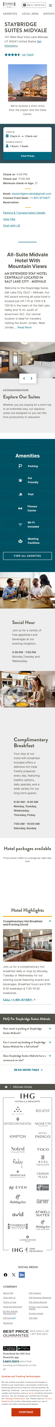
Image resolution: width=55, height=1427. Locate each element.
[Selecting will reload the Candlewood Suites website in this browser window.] (27, 1239)
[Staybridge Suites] (9, 5)
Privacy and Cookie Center (38, 1307)
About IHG (8, 1293)
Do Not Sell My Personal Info (10, 1312)
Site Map (33, 1318)
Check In (10, 132)
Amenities (10, 13)
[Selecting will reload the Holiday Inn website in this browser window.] (18, 1200)
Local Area (30, 13)
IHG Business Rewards (40, 1297)
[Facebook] (6, 1275)
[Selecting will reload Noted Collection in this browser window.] (18, 1148)
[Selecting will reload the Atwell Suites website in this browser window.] (43, 1213)
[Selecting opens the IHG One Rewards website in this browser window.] (27, 1250)
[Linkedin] (22, 1275)
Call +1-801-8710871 (18, 1000)
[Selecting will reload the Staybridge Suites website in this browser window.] (18, 1226)
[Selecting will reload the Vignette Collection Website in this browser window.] (43, 1122)
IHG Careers (35, 1293)
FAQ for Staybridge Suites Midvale (26, 1018)
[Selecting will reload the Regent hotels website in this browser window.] (43, 1110)
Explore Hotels (36, 1313)
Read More (25, 327)
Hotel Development (12, 1306)
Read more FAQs (26, 1069)
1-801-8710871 (40, 197)
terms (31, 1392)
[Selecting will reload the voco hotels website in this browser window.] (43, 1148)
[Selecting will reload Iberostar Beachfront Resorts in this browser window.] (18, 1174)
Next (31, 378)
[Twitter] (14, 1275)
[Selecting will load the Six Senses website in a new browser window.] (18, 1110)
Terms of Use (9, 1302)
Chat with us (9, 1297)
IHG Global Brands (38, 1302)
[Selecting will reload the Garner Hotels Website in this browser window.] (43, 1200)
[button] (50, 5)
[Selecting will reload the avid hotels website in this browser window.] (18, 1213)
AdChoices (8, 1318)
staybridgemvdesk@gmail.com (31, 193)
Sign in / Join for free (36, 5)
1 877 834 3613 (39, 1334)
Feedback (8, 1323)
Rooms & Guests (14, 142)
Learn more (11, 1361)
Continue (26, 1412)
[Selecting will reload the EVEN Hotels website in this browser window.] (18, 1187)
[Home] (6, 1087)
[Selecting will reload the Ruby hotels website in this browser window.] (18, 1161)
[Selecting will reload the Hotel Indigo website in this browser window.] (43, 1135)
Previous (24, 378)
